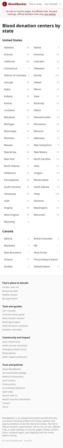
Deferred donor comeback (15, 325)
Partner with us (9, 395)
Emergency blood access (14, 349)
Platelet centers (10, 294)
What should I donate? (13, 318)
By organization (10, 298)
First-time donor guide (13, 314)
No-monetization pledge (14, 372)
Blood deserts (9, 353)
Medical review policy (12, 376)
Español (28, 440)
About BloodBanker (11, 369)
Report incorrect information (16, 399)
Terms (5, 406)
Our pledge (50, 14)
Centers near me (10, 287)
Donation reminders (12, 329)
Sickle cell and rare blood (14, 345)
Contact (6, 403)
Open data (7, 391)
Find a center (35, 4)
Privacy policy (9, 384)
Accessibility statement (13, 388)
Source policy (8, 380)
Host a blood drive (11, 341)
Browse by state (10, 291)
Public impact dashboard (14, 356)
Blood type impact (11, 322)
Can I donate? (51, 4)
